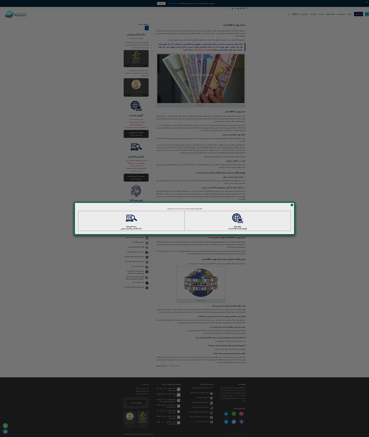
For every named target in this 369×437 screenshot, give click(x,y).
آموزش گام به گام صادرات (237, 228)
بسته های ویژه (131, 226)
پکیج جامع (237, 226)
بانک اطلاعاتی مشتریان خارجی (131, 228)
